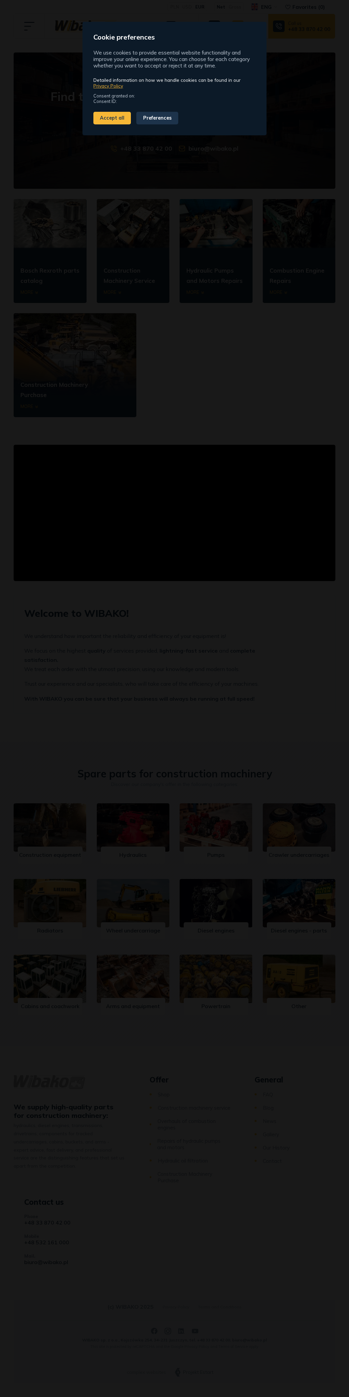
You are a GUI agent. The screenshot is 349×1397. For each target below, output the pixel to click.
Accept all (112, 118)
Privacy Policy (108, 86)
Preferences (157, 118)
